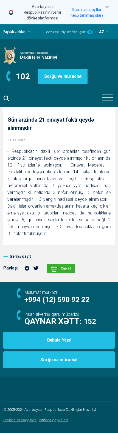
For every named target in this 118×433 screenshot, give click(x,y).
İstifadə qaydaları (53, 420)
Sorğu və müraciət (63, 76)
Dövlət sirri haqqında (19, 420)
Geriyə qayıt (20, 256)
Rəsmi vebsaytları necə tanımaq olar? (87, 12)
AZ (102, 32)
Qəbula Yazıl (59, 340)
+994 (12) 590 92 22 (56, 300)
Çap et (65, 268)
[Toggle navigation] (107, 97)
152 (90, 321)
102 (23, 76)
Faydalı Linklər (14, 32)
